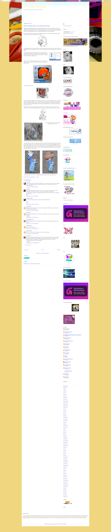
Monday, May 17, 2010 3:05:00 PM (32, 223)
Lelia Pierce (28, 198)
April (64, 394)
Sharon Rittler (28, 219)
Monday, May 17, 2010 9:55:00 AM (32, 217)
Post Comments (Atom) (45, 253)
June (64, 391)
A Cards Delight (35, 6)
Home (43, 249)
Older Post (58, 249)
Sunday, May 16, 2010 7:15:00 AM (32, 196)
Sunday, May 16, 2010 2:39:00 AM (32, 186)
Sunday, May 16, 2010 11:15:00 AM (32, 204)
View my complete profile (67, 25)
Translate (71, 33)
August (64, 387)
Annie (27, 212)
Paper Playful (67, 328)
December (65, 420)
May (64, 392)
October (64, 404)
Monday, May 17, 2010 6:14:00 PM (32, 228)
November (65, 402)
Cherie (27, 235)
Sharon (27, 206)
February (64, 397)
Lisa (27, 189)
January (64, 399)
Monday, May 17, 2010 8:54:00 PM (32, 233)
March (64, 415)
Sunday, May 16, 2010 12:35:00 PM (32, 210)
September (65, 445)
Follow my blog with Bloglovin (68, 200)
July (64, 389)
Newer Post (26, 249)
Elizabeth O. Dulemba (29, 34)
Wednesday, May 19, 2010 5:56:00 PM (32, 242)
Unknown (28, 225)
